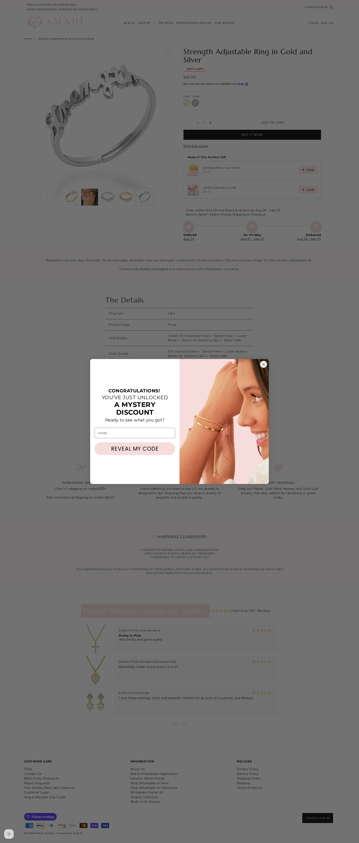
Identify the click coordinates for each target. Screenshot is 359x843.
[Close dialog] (263, 364)
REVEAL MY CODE (135, 449)
